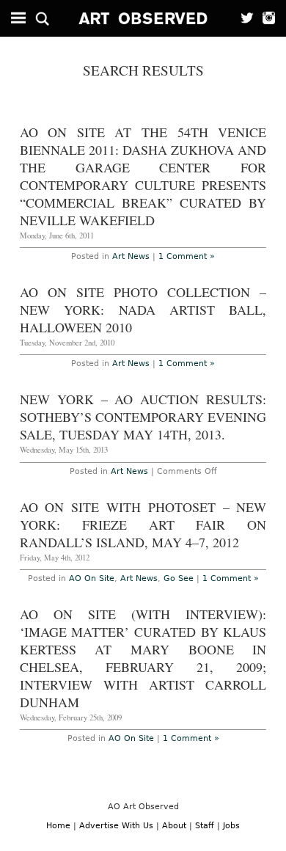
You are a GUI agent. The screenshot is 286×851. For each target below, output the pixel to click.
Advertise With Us (116, 825)
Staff (204, 825)
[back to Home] (143, 18)
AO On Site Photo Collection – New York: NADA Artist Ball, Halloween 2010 (143, 309)
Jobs (231, 825)
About (174, 825)
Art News (131, 256)
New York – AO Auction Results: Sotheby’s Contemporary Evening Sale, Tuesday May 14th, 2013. (143, 416)
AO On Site (91, 578)
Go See (179, 578)
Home (58, 825)
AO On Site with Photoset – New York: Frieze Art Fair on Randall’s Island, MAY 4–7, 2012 (143, 524)
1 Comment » (186, 256)
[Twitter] (243, 18)
